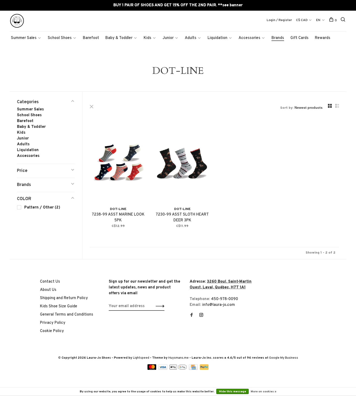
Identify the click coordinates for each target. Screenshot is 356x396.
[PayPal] (204, 368)
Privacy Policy (52, 322)
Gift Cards (299, 38)
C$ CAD (302, 20)
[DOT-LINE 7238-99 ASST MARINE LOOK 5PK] (118, 163)
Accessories (249, 38)
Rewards (322, 38)
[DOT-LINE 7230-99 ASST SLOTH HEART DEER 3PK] (182, 163)
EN (318, 20)
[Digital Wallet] (178, 368)
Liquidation (217, 38)
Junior (168, 38)
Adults (190, 38)
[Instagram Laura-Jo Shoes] (201, 315)
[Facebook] (191, 315)
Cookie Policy (52, 331)
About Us (48, 289)
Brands (277, 38)
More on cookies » (263, 392)
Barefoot (91, 38)
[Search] (343, 20)
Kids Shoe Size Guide (58, 306)
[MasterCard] (152, 368)
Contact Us (50, 281)
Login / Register (279, 20)
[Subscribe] (158, 306)
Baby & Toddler (118, 38)
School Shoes (60, 38)
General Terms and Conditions (66, 314)
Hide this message (232, 392)
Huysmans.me (178, 358)
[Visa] (163, 368)
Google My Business (283, 358)
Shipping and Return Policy (64, 298)
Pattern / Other (42, 207)
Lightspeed (141, 358)
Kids (147, 38)
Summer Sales (24, 38)
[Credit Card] (194, 368)
